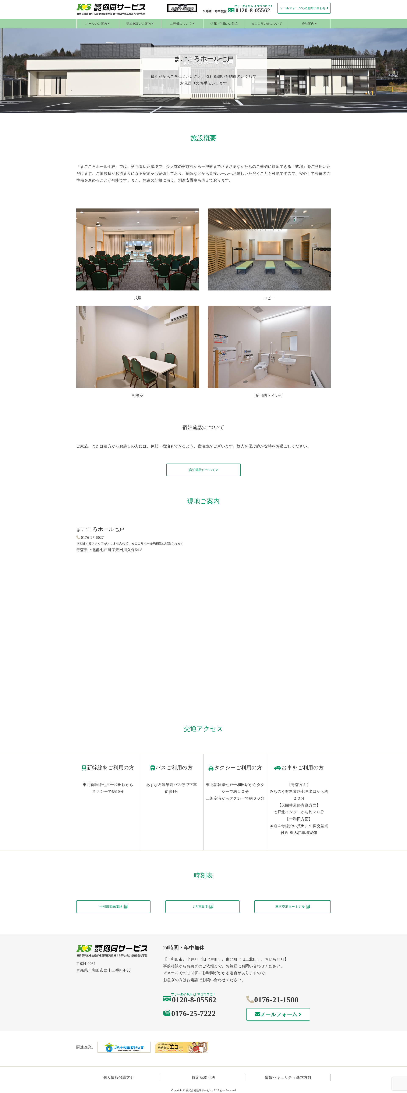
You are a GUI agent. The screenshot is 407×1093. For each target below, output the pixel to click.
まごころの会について (266, 23)
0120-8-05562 (253, 10)
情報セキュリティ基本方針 (288, 1077)
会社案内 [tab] (308, 23)
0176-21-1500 (276, 1000)
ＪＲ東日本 (200, 906)
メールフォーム (279, 1014)
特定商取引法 (203, 1077)
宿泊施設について (202, 470)
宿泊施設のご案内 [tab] (138, 23)
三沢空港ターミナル (290, 906)
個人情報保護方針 (118, 1077)
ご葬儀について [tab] (181, 23)
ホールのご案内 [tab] (96, 23)
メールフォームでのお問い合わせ (303, 8)
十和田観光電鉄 (110, 906)
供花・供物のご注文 (224, 23)
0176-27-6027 (92, 537)
